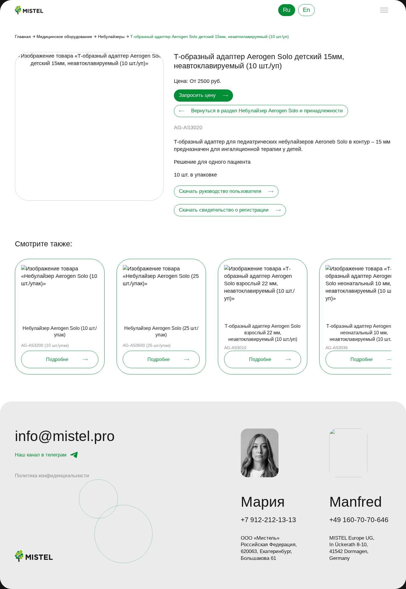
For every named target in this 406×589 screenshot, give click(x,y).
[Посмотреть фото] (89, 126)
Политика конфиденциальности (52, 475)
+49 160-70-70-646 (358, 520)
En (306, 10)
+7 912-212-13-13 (268, 520)
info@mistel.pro (65, 436)
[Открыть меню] (384, 10)
